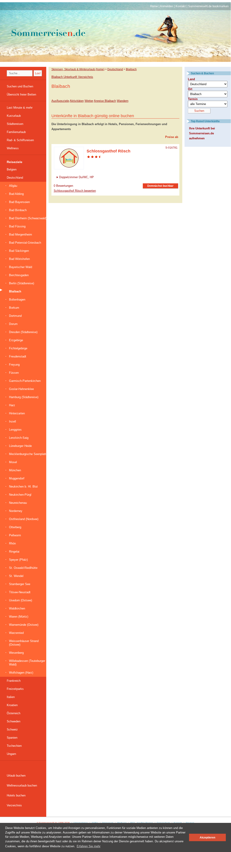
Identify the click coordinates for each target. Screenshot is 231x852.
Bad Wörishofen (19, 259)
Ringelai (14, 551)
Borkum (14, 307)
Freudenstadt (17, 356)
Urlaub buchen (16, 775)
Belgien (11, 169)
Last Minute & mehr (19, 107)
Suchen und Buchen (20, 86)
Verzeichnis (14, 805)
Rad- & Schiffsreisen (20, 140)
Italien (11, 697)
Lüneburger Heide (20, 446)
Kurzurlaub (14, 115)
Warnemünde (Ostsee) (23, 624)
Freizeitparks (15, 689)
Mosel (13, 462)
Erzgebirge (16, 340)
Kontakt (181, 6)
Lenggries (15, 429)
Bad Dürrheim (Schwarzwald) (28, 218)
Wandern (122, 101)
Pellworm (15, 535)
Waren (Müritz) (18, 616)
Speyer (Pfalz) (18, 559)
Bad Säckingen (19, 250)
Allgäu (13, 185)
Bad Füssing (17, 226)
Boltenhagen (17, 299)
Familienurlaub (16, 132)
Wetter (89, 101)
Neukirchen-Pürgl (20, 494)
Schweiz (12, 729)
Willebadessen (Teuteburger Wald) (27, 662)
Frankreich (14, 680)
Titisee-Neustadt (19, 592)
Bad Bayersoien (19, 202)
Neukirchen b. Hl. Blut (23, 486)
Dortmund (15, 315)
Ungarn (11, 754)
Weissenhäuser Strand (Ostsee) (24, 642)
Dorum (13, 324)
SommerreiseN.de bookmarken (208, 6)
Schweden (13, 721)
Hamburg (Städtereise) (23, 397)
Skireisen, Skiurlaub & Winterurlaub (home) (77, 69)
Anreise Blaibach (105, 101)
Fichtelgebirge (18, 348)
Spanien (12, 737)
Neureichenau (18, 502)
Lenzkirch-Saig (18, 437)
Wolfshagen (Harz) (21, 672)
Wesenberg (16, 652)
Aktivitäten (77, 101)
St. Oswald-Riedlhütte (23, 568)
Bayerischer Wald (20, 267)
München (15, 470)
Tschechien (14, 745)
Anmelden (166, 6)
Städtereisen (15, 124)
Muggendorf (16, 478)
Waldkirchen (17, 608)
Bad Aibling (16, 194)
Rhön (12, 543)
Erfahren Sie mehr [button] (88, 846)
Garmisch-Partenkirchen (25, 381)
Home (154, 6)
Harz (12, 405)
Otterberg (15, 527)
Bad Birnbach (18, 210)
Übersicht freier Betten (21, 94)
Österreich (13, 713)
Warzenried (16, 633)
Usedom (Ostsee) (20, 600)
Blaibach (15, 291)
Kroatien (12, 705)
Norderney (15, 511)
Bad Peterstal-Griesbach (25, 242)
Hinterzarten (17, 413)
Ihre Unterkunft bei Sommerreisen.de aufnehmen (202, 133)
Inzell (12, 421)
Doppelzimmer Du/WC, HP (76, 177)
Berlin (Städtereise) (21, 283)
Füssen (14, 372)
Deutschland (15, 177)
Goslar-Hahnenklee (21, 389)
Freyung (14, 364)
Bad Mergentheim (20, 234)
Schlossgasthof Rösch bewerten (75, 190)
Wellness (13, 148)
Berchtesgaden (19, 275)
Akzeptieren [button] (207, 837)
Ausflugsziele (60, 101)
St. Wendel (16, 576)
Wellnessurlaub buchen (22, 785)
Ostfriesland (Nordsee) (23, 519)
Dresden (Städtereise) (23, 332)
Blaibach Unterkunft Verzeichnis (72, 77)
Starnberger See (19, 584)
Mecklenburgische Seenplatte (28, 454)
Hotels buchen (16, 795)
